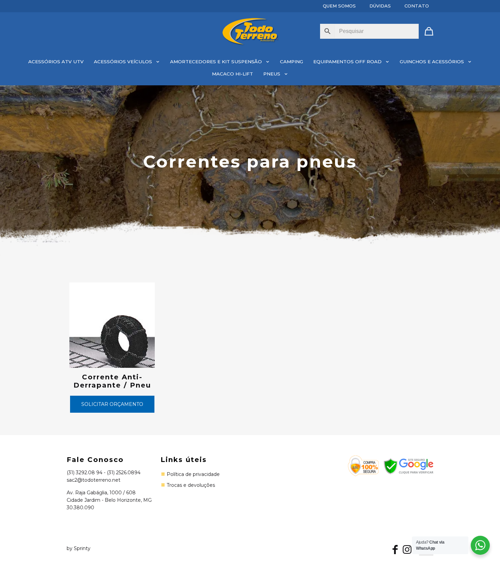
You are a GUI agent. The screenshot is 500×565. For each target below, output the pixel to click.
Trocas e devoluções (191, 485)
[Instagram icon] (407, 551)
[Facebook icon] (395, 551)
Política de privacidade (193, 474)
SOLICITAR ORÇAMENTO (112, 404)
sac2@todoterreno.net (93, 480)
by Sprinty (78, 548)
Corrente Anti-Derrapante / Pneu (112, 381)
